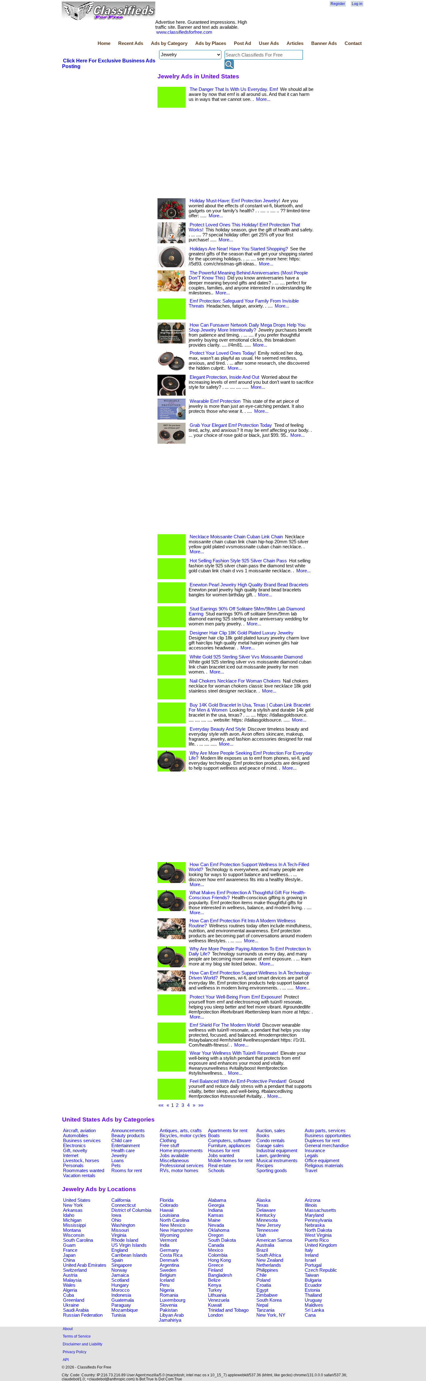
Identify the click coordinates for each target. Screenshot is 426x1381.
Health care (123, 1150)
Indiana (215, 1210)
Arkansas (73, 1210)
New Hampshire (176, 1230)
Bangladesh (220, 1275)
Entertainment (125, 1145)
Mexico (215, 1250)
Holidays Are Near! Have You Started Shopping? (239, 248)
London (215, 1315)
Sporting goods (271, 1170)
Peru (164, 1285)
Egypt (262, 1290)
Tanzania (265, 1310)
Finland (215, 1270)
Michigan (72, 1220)
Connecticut (123, 1205)
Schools (216, 1170)
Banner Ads (324, 43)
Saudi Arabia (76, 1310)
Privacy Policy (74, 1352)
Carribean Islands (129, 1255)
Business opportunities (328, 1135)
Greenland (73, 1300)
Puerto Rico (317, 1240)
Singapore (121, 1265)
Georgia (216, 1205)
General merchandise (327, 1145)
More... (263, 99)
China (69, 1260)
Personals (73, 1165)
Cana (310, 1315)
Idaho (68, 1215)
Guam (69, 1245)
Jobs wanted (221, 1155)
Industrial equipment (276, 1150)
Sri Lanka (314, 1310)
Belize (214, 1280)
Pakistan (168, 1310)
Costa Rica (171, 1255)
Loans (117, 1160)
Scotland (120, 1280)
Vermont (168, 1240)
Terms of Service (77, 1336)
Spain (117, 1260)
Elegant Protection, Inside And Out (224, 377)
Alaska (263, 1200)
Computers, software (229, 1140)
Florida (166, 1200)
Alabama (217, 1200)
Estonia (312, 1290)
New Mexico (172, 1225)
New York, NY (270, 1315)
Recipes (264, 1165)
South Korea (269, 1300)
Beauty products (128, 1135)
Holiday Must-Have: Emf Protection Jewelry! (235, 200)
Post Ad (242, 43)
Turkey (215, 1290)
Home (104, 43)
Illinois (311, 1205)
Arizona (312, 1200)
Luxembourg (172, 1300)
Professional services (182, 1165)
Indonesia (121, 1295)
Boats (214, 1135)
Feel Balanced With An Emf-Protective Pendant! (238, 1081)
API (66, 1360)
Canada (216, 1245)
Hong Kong (219, 1260)
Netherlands (268, 1265)
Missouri (120, 1230)
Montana (72, 1230)
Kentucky (266, 1215)
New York (73, 1205)
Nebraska (315, 1225)
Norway (119, 1270)
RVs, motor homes (179, 1170)
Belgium (168, 1275)
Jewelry (119, 1155)
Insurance (315, 1150)
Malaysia (72, 1280)
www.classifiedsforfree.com (184, 32)
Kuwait (215, 1305)
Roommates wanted (83, 1170)
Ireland (311, 1255)
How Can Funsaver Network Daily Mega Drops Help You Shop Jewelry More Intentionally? (247, 328)
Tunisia (118, 1315)
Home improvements (181, 1150)
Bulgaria (313, 1280)
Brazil (262, 1250)
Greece (215, 1265)
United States (76, 1200)
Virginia (118, 1235)
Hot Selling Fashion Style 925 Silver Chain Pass (238, 560)
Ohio (116, 1220)
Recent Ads (130, 43)
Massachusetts (320, 1210)
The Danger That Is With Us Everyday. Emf (234, 89)
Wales (69, 1285)
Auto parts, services (325, 1130)
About (68, 1329)
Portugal (313, 1265)
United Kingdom (321, 1245)
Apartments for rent (227, 1130)
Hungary (120, 1285)
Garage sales (270, 1145)
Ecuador (313, 1285)
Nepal (262, 1305)
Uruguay (313, 1300)
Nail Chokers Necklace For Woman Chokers (235, 680)
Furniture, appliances (229, 1145)
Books (262, 1135)
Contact (353, 43)
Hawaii (166, 1210)
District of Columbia (131, 1210)
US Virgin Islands (129, 1245)
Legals (311, 1155)
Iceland (167, 1280)
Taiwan (312, 1275)
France (70, 1250)
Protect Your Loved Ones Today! (223, 353)
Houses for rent (224, 1150)
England (119, 1250)
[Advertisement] (109, 116)
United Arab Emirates (84, 1265)
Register (338, 4)
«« (160, 1105)
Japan (69, 1255)
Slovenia (168, 1305)
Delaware (266, 1210)
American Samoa (274, 1240)
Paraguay (121, 1305)
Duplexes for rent (322, 1140)
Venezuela (218, 1300)
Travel (311, 1170)
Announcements (128, 1130)
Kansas (216, 1215)
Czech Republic (321, 1270)
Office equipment (322, 1160)
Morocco (120, 1290)
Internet (70, 1155)
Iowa (116, 1215)
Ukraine (71, 1305)
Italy (309, 1250)
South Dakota (222, 1240)
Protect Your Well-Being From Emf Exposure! (236, 996)
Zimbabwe (267, 1295)
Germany (169, 1250)
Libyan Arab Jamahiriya (171, 1318)
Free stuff (169, 1145)
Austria (70, 1275)
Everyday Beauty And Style (217, 729)
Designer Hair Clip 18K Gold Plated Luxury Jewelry (241, 632)
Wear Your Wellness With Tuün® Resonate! (234, 1053)
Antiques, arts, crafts (181, 1130)
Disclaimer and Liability (82, 1344)
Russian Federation (83, 1315)
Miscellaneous (174, 1160)
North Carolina (174, 1220)
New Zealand (269, 1260)
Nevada (216, 1225)
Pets (116, 1165)
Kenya (214, 1285)
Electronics (74, 1145)
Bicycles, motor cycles (183, 1135)
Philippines (267, 1270)
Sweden (168, 1270)
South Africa (268, 1255)
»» (200, 1105)
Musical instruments (277, 1160)
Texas (262, 1205)
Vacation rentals (79, 1175)
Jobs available (174, 1155)
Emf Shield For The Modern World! (225, 1025)
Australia (265, 1245)
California (120, 1200)
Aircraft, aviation (79, 1130)
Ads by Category (169, 43)
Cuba (68, 1295)
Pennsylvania (318, 1220)
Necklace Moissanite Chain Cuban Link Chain (236, 536)
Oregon (215, 1235)
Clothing (168, 1140)
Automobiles (75, 1135)
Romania (169, 1295)
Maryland (314, 1215)
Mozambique (124, 1310)
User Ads (269, 43)
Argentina (169, 1265)
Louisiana (169, 1215)
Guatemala (122, 1300)
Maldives (314, 1305)
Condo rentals (270, 1140)
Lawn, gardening (273, 1155)
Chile (261, 1275)
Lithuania (217, 1295)
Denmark (169, 1260)
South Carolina (78, 1240)
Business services (82, 1140)
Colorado (169, 1205)
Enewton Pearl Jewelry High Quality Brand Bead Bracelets (249, 584)
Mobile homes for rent (230, 1160)
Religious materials (324, 1165)
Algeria (70, 1290)
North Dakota (318, 1230)
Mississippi (74, 1225)
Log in (357, 4)
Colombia (217, 1255)
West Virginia (318, 1235)
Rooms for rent (126, 1170)
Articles (295, 43)
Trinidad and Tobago (228, 1310)
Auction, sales (270, 1130)
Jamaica (120, 1275)
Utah (261, 1235)
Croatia (263, 1285)
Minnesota (267, 1220)
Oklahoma (218, 1230)
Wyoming (169, 1235)
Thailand (313, 1295)
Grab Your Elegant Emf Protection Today (231, 425)
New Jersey (268, 1225)
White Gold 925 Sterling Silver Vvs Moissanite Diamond (246, 656)
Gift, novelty (75, 1150)
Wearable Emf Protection (215, 401)
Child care (121, 1140)
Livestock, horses (81, 1160)
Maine (214, 1220)
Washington (123, 1225)
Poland (263, 1280)
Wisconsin (73, 1235)
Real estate (219, 1165)
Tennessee (267, 1230)
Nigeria (167, 1290)
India (164, 1245)
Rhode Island (124, 1240)
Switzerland (75, 1270)
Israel (310, 1260)
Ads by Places (210, 43)
